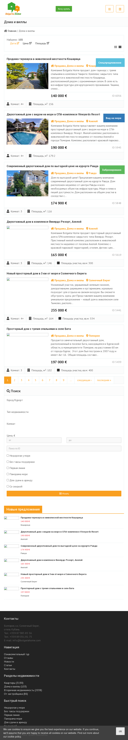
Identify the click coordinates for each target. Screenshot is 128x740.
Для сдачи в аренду (21, 480)
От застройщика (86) (16, 693)
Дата (13, 43)
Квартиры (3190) (13, 682)
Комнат (11, 423)
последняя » (104, 380)
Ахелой (93, 121)
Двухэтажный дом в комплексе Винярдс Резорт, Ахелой (44, 221)
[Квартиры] (62, 415)
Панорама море (19, 474)
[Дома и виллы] (62, 418)
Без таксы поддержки (22, 461)
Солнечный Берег (99, 280)
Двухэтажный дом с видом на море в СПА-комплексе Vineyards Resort (53, 114)
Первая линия (17, 468)
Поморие (94, 335)
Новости (9, 661)
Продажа (60, 65)
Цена (26, 43)
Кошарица (95, 65)
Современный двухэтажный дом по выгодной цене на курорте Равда (52, 166)
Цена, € (11, 435)
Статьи (8, 665)
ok (120, 731)
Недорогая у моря (20, 455)
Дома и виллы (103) (15, 686)
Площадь (41, 43)
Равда (92, 173)
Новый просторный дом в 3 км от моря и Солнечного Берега (46, 273)
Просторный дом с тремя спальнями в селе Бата (39, 328)
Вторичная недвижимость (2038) (23, 690)
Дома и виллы (75, 65)
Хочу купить (64, 8)
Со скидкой (16, 486)
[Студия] (62, 428)
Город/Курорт (15, 400)
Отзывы (8, 657)
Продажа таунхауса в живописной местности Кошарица (43, 59)
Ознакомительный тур (16, 654)
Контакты (9, 668)
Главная (12, 30)
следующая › (84, 380)
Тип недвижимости (17, 412)
